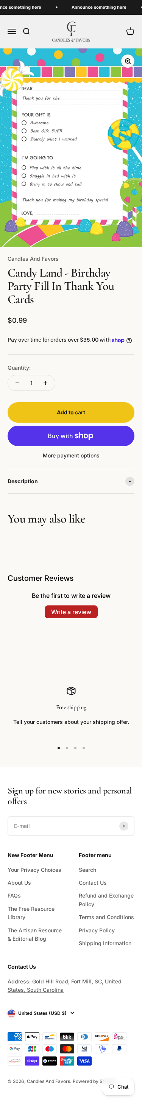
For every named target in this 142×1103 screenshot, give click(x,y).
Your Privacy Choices (34, 870)
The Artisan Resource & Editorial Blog (35, 934)
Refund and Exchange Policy (106, 899)
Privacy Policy (97, 930)
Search (87, 870)
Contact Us (93, 882)
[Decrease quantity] (17, 382)
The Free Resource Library (31, 912)
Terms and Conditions (106, 917)
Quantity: (19, 367)
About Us (19, 882)
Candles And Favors (33, 258)
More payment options (71, 455)
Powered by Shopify (94, 1081)
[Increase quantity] (45, 382)
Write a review (71, 612)
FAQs (14, 895)
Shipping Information (105, 943)
